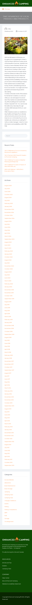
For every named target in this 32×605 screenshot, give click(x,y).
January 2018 (8, 358)
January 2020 (8, 286)
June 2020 (7, 278)
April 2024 (7, 233)
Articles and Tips (6, 562)
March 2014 (8, 388)
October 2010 (8, 462)
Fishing (7, 506)
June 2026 (7, 191)
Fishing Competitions (11, 509)
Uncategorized (9, 521)
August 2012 (8, 444)
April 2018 (7, 349)
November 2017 (9, 364)
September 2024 (9, 218)
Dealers (4, 565)
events (6, 503)
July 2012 (7, 447)
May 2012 (7, 453)
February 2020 (9, 284)
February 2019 (9, 319)
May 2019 (7, 310)
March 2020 (8, 280)
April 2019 (7, 313)
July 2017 (7, 376)
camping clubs (9, 494)
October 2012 (8, 438)
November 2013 (9, 400)
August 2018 (8, 337)
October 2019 (8, 295)
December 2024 (9, 209)
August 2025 (8, 197)
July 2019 (7, 304)
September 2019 (9, 298)
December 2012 (9, 432)
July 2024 (7, 224)
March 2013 (8, 423)
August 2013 (8, 409)
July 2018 (7, 340)
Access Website (9, 480)
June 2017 (7, 379)
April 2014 (7, 385)
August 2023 (8, 242)
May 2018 (7, 346)
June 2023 (7, 245)
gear (6, 512)
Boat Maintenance (10, 485)
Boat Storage (8, 488)
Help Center (5, 578)
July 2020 (7, 275)
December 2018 (9, 325)
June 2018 (7, 343)
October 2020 (9, 269)
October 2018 (8, 331)
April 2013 (7, 420)
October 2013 (8, 403)
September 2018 (9, 334)
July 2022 (7, 263)
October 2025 (9, 194)
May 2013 (7, 417)
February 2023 (9, 251)
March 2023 (8, 248)
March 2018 (8, 352)
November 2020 (9, 266)
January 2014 (8, 394)
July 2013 (7, 411)
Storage (7, 518)
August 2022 (8, 260)
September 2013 (9, 406)
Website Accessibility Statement (11, 584)
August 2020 (8, 272)
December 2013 (9, 397)
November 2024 (9, 212)
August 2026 (8, 185)
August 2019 (8, 301)
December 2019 (9, 289)
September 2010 (9, 465)
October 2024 (9, 215)
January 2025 (8, 206)
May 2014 (7, 382)
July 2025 (7, 200)
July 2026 (7, 188)
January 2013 (8, 429)
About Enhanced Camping (10, 581)
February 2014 (9, 391)
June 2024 (7, 227)
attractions (8, 482)
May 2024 (7, 230)
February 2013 (9, 426)
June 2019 (7, 307)
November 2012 (9, 435)
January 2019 (8, 322)
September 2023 (9, 239)
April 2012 (7, 456)
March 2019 (8, 316)
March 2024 (8, 236)
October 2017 (8, 367)
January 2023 (8, 254)
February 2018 (9, 355)
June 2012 (7, 450)
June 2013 (7, 414)
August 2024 (8, 221)
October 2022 (9, 257)
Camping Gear (9, 497)
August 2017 (8, 373)
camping (7, 491)
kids (6, 515)
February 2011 (8, 459)
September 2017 (9, 370)
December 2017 (9, 361)
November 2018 (9, 328)
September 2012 (9, 441)
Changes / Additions (10, 500)
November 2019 (9, 292)
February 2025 (9, 203)
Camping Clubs (6, 568)
